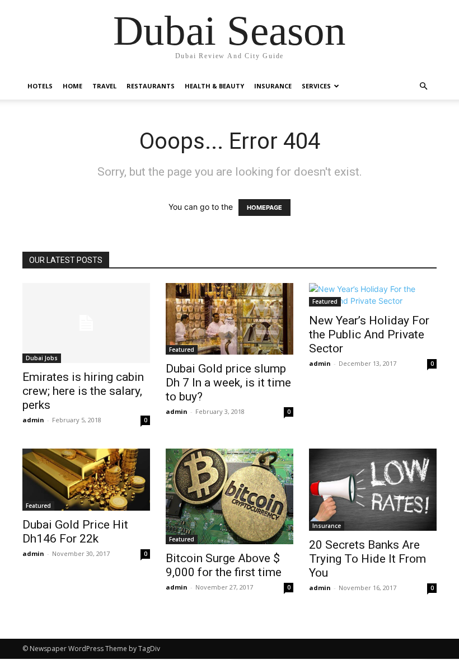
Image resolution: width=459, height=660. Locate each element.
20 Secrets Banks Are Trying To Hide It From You (367, 558)
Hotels (40, 86)
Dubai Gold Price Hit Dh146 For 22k (75, 531)
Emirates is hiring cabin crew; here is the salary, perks (83, 391)
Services (316, 86)
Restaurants (151, 86)
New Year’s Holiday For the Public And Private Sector (369, 334)
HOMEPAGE (264, 207)
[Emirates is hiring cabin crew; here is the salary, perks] (86, 323)
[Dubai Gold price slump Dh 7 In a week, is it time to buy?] (229, 319)
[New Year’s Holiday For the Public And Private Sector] (373, 295)
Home (72, 86)
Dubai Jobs (42, 358)
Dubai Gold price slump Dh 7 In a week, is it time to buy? (228, 382)
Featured (181, 349)
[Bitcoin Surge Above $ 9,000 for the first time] (229, 496)
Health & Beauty (214, 86)
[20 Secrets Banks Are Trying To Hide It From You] (373, 490)
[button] (423, 86)
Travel (104, 86)
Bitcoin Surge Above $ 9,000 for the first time (224, 565)
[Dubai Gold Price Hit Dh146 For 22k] (86, 480)
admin (33, 420)
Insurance (273, 86)
